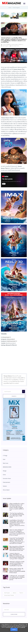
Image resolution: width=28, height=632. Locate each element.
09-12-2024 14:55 (15, 46)
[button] (24, 3)
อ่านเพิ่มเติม (22, 627)
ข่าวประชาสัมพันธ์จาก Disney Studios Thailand (12, 44)
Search (14, 396)
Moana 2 (14, 592)
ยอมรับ (14, 629)
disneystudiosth (11, 339)
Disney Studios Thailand (9, 595)
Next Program (16, 7)
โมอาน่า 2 (21, 592)
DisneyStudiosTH (7, 337)
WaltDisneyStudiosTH (12, 341)
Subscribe (14, 614)
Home (9, 7)
